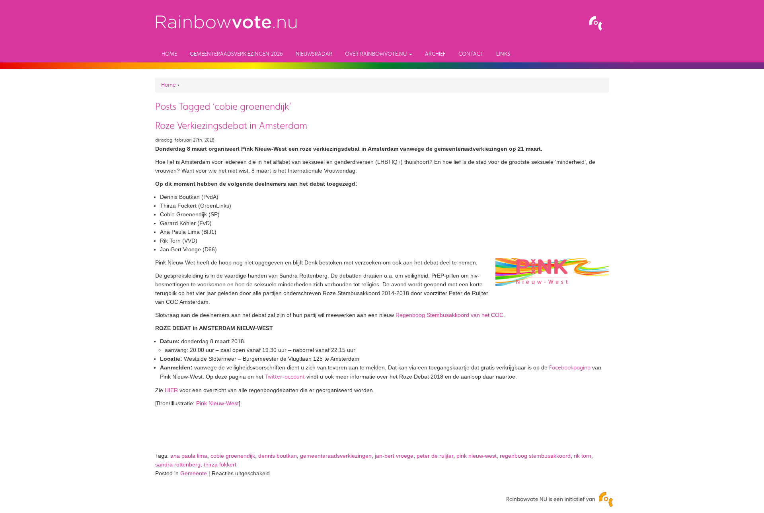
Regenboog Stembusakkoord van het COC (449, 315)
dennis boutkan (277, 456)
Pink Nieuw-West (217, 403)
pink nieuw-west (476, 456)
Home (169, 54)
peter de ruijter (435, 456)
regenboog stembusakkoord (535, 456)
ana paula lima (188, 456)
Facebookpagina (570, 367)
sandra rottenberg (178, 464)
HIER (171, 390)
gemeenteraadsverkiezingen (336, 456)
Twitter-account (285, 376)
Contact (470, 54)
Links (503, 54)
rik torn (582, 456)
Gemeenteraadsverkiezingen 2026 (236, 54)
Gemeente (193, 473)
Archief (435, 54)
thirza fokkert (220, 464)
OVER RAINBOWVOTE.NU (376, 54)
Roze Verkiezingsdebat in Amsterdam (231, 125)
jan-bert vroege (394, 456)
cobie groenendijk (232, 456)
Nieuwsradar (314, 54)
